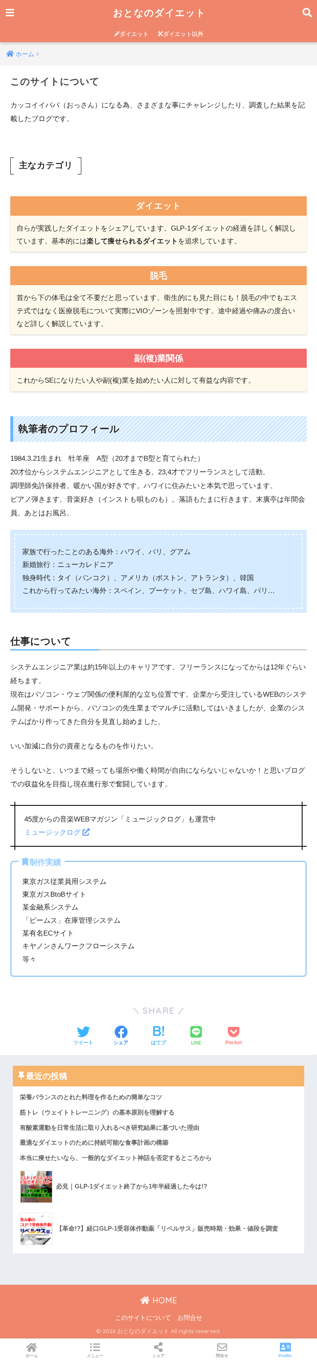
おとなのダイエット (159, 13)
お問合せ (189, 1317)
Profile (285, 1355)
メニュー (95, 1355)
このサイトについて (143, 1317)
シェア (158, 1355)
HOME (163, 1300)
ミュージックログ (53, 832)
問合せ (222, 1355)
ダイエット (134, 34)
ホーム (32, 1355)
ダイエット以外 (183, 34)
